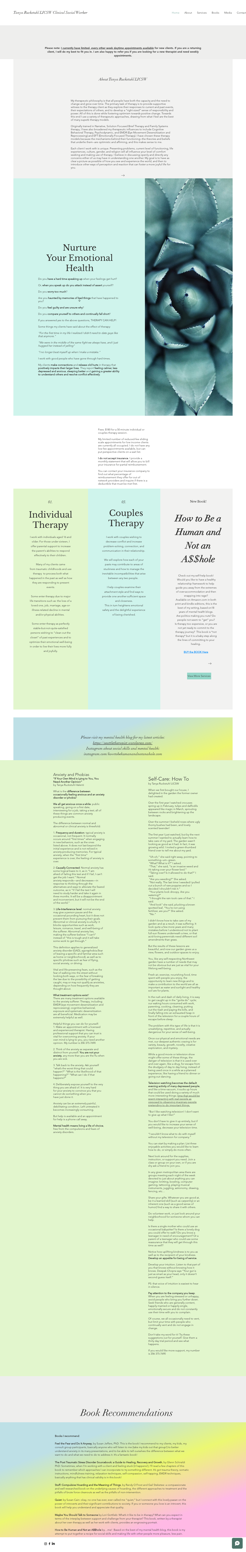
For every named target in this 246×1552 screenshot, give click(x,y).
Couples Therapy (126, 518)
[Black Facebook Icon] (49, 1543)
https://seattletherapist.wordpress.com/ (122, 743)
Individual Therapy (50, 520)
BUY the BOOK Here (196, 652)
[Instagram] (45, 1543)
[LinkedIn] (53, 1543)
